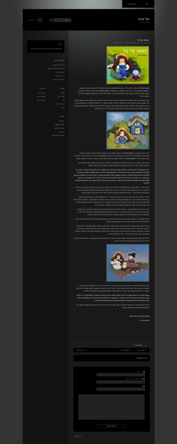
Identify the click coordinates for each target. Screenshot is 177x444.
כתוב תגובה (118, 43)
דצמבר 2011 (41, 96)
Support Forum (59, 128)
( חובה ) (140, 371)
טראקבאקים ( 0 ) (124, 350)
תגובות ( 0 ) (141, 350)
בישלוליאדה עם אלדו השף (55, 68)
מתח (62, 93)
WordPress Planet (58, 135)
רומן (63, 107)
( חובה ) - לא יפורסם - (135, 379)
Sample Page (131, 4)
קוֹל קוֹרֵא (143, 19)
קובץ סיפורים (60, 104)
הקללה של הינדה (58, 79)
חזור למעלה (78, 436)
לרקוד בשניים (60, 76)
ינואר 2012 (41, 93)
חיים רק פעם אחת (58, 65)
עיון (63, 100)
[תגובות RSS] (145, 345)
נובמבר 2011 (41, 100)
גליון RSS (31, 20)
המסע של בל (60, 72)
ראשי (147, 4)
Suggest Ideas (59, 124)
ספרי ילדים (129, 43)
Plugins (61, 121)
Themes (61, 132)
